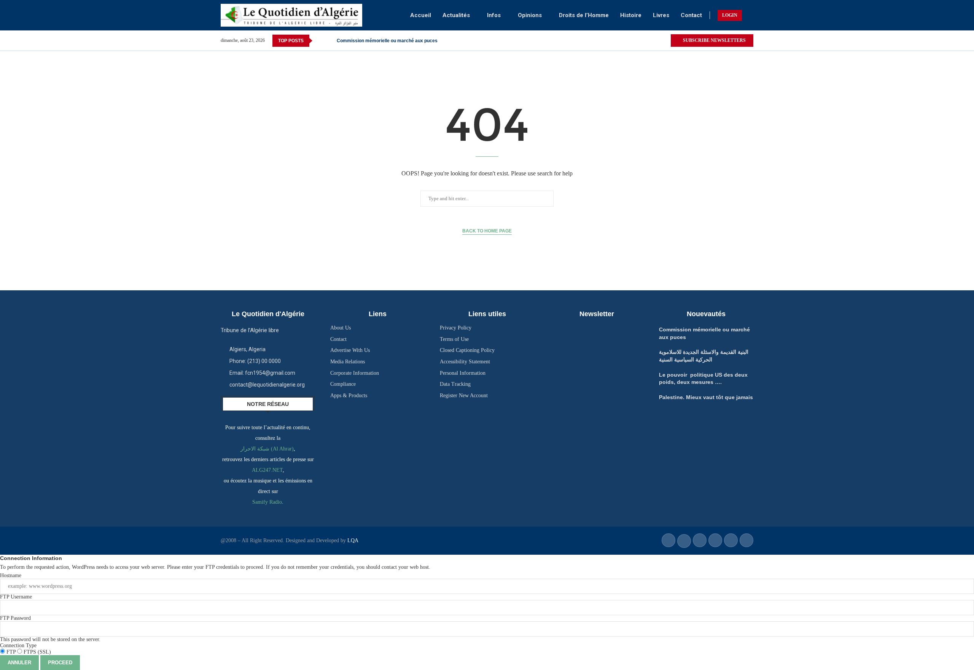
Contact (691, 15)
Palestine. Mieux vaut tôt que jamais (706, 397)
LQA (352, 540)
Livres (661, 15)
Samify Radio (267, 502)
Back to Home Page (487, 231)
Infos (494, 15)
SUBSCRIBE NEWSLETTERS (714, 40)
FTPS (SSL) (36, 652)
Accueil (420, 15)
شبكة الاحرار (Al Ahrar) (267, 449)
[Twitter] (664, 41)
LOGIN (729, 15)
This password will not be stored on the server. (50, 628)
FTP (11, 652)
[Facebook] (655, 41)
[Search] (749, 15)
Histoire (630, 15)
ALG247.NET (267, 470)
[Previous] (319, 41)
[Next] (329, 41)
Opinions (530, 15)
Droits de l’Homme (584, 15)
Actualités (456, 15)
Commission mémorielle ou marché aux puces (387, 40)
